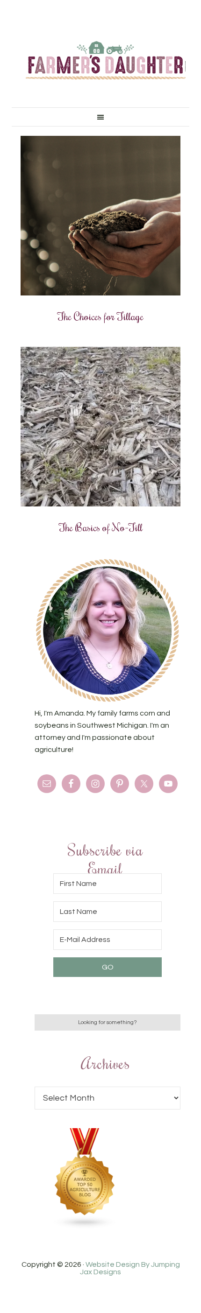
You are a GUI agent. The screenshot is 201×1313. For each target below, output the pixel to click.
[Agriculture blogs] (85, 1226)
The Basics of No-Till (101, 527)
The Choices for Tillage (100, 316)
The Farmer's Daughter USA (106, 60)
